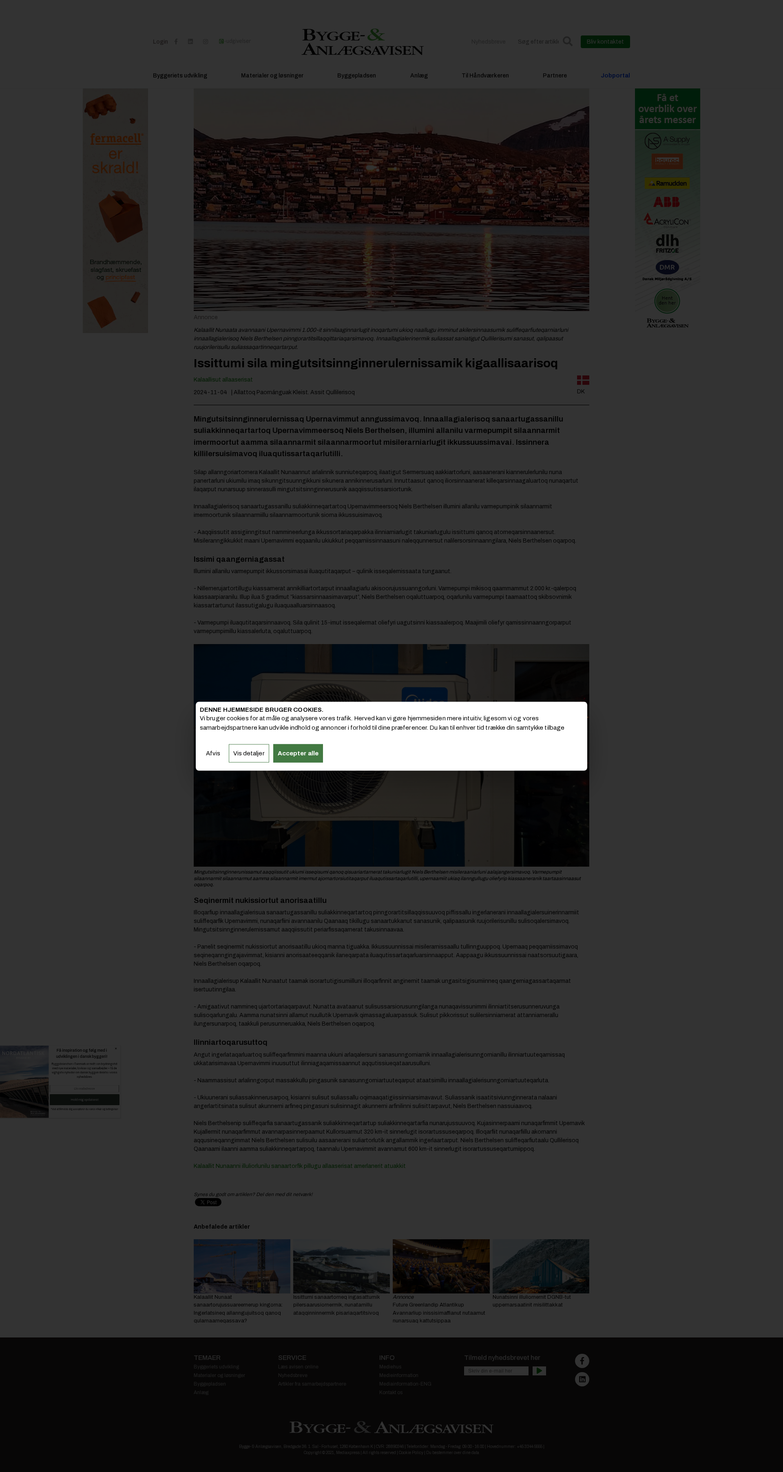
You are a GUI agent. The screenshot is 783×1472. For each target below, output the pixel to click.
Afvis (213, 753)
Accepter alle (298, 753)
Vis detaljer (249, 753)
